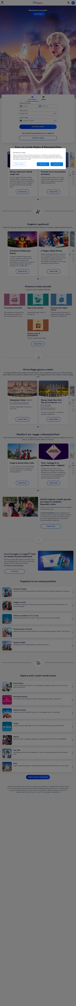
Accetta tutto (57, 164)
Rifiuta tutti (43, 164)
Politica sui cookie (26, 159)
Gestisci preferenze (19, 164)
